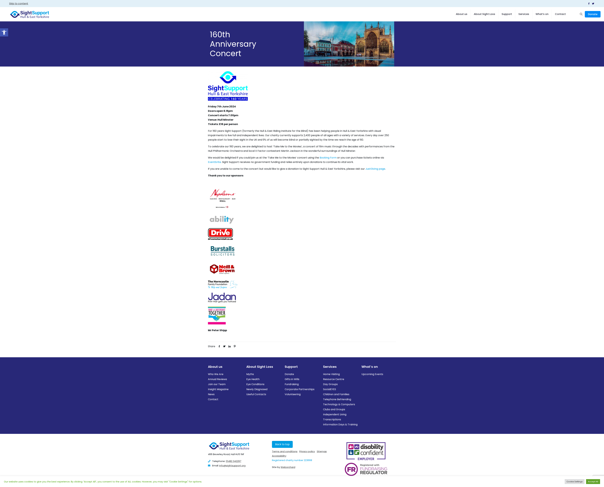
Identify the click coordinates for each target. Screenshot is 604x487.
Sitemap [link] (322, 451)
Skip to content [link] (18, 3)
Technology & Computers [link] (339, 404)
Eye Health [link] (253, 379)
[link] (4, 32)
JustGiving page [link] (375, 169)
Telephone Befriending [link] (337, 399)
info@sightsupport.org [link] (232, 465)
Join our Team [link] (217, 384)
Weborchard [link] (288, 467)
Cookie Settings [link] (575, 481)
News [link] (211, 394)
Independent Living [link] (334, 414)
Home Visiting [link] (331, 374)
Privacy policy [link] (307, 451)
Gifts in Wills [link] (292, 379)
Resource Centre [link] (333, 379)
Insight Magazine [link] (218, 389)
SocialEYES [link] (329, 389)
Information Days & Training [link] (340, 424)
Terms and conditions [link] (284, 451)
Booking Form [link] (328, 157)
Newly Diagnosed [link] (256, 389)
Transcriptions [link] (332, 419)
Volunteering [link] (293, 394)
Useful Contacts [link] (256, 394)
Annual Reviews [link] (217, 379)
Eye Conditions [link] (255, 384)
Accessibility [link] (279, 455)
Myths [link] (250, 374)
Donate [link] (592, 14)
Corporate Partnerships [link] (299, 389)
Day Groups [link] (330, 384)
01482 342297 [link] (233, 461)
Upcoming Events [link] (372, 374)
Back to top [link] (282, 444)
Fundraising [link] (292, 384)
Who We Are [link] (215, 374)
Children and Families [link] (336, 394)
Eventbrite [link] (214, 162)
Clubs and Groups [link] (334, 409)
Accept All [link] (593, 481)
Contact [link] (213, 399)
